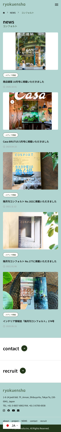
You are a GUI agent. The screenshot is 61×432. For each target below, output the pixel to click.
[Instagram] (4, 410)
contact (33, 420)
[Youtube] (13, 410)
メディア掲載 (10, 75)
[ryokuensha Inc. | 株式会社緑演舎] (14, 4)
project (15, 420)
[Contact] (18, 410)
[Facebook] (8, 410)
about (6, 420)
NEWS (24, 420)
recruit (43, 420)
